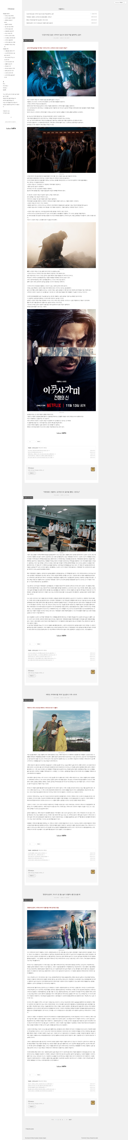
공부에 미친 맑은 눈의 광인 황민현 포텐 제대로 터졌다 (39, 1085)
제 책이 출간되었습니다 (8, 100)
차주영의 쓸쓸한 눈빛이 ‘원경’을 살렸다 (36, 1087)
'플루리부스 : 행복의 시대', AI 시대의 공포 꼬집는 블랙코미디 (41, 454)
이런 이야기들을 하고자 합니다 (10, 102)
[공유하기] (32, 441)
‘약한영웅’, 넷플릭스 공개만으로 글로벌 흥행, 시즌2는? (39, 17)
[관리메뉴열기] (125, 2)
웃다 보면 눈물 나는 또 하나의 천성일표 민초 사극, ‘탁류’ (40, 457)
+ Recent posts (29, 1129)
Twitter (32, 1138)
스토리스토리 (9, 72)
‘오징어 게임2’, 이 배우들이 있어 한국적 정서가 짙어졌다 (40, 1090)
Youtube (40, 1138)
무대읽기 (8, 66)
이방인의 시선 (6, 111)
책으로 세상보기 (10, 68)
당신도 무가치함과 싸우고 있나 (34, 452)
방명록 (4, 89)
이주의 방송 (9, 29)
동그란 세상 (9, 26)
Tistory (88, 1138)
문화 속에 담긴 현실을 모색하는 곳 (36, 470)
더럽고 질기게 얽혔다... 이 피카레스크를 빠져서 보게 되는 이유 (41, 654)
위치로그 (5, 87)
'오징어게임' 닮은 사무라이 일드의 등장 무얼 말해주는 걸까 (40, 13)
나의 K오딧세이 (9, 61)
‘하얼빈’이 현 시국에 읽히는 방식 (35, 858)
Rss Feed (27, 1138)
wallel (96, 1138)
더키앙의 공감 (6, 113)
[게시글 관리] (33, 441)
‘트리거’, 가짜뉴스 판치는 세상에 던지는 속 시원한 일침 (40, 1083)
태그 (4, 83)
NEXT (70, 1119)
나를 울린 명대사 (10, 50)
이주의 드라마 (9, 35)
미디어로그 (5, 85)
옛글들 (6, 13)
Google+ (44, 1138)
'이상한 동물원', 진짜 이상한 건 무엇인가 (36, 853)
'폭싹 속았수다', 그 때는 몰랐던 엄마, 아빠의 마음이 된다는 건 (41, 658)
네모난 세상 (9, 15)
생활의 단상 (8, 64)
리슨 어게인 (8, 33)
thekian (11, 9)
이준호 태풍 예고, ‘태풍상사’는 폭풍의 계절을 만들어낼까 (40, 455)
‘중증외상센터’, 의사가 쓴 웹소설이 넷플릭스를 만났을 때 (39, 23)
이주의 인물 (9, 40)
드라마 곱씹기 (10, 18)
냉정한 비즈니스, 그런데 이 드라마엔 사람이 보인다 (39, 656)
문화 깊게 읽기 (9, 70)
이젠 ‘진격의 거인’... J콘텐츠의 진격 (35, 854)
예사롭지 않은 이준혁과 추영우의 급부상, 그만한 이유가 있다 (41, 1089)
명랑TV (8, 24)
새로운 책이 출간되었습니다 (9, 98)
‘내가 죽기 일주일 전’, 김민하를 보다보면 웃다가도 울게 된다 (41, 653)
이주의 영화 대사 (10, 42)
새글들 (5, 48)
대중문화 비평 (9, 31)
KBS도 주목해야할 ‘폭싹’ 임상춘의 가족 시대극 (37, 20)
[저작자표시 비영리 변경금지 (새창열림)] (44, 441)
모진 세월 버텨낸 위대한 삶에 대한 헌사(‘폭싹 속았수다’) (40, 660)
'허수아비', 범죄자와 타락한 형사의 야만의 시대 (38, 450)
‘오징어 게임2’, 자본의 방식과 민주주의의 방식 (38, 860)
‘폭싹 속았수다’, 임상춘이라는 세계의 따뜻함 (37, 856)
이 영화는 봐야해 (10, 37)
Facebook (36, 1138)
